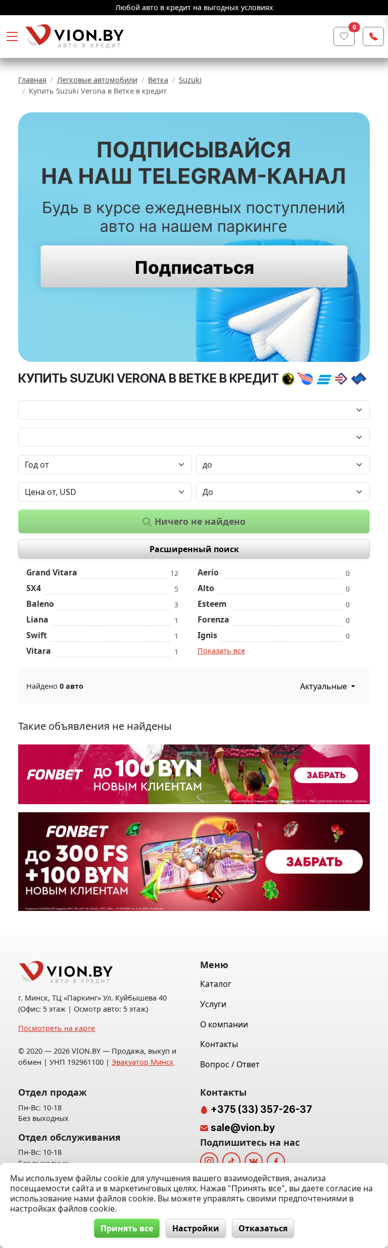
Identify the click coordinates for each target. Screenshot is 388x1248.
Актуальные (324, 686)
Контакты (219, 1044)
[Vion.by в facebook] (276, 1161)
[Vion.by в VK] (254, 1161)
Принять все (127, 1228)
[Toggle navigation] (12, 36)
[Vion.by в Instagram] (209, 1161)
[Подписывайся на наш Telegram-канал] (194, 237)
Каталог (215, 983)
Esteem (212, 603)
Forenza (213, 619)
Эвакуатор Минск (143, 1062)
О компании (224, 1024)
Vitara (38, 650)
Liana (37, 619)
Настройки (195, 1228)
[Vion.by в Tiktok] (231, 1161)
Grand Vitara (51, 572)
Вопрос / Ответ (230, 1064)
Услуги (213, 1004)
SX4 (33, 588)
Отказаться (262, 1228)
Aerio (208, 572)
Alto (206, 588)
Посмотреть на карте (56, 1028)
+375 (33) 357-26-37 (260, 1109)
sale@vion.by (243, 1127)
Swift (36, 635)
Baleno (40, 603)
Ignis (207, 635)
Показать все (221, 650)
